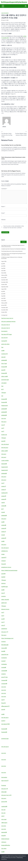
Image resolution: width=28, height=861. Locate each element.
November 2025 (4, 282)
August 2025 (3, 289)
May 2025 (3, 296)
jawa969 (3, 573)
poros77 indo (4, 677)
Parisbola (3, 785)
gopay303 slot (4, 654)
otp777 (3, 699)
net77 (2, 428)
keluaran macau (5, 609)
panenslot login (5, 379)
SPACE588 (3, 792)
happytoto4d (4, 405)
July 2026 (3, 263)
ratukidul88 (4, 670)
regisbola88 (4, 806)
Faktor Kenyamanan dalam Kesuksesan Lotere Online (13, 158)
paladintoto (4, 628)
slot (2, 395)
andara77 (3, 486)
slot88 (2, 350)
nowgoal (3, 560)
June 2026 (3, 266)
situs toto (3, 418)
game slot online (5, 344)
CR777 (2, 816)
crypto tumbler (5, 460)
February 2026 (4, 275)
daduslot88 (4, 463)
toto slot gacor (4, 717)
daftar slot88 (4, 450)
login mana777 (4, 780)
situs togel (3, 819)
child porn (3, 842)
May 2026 (3, 268)
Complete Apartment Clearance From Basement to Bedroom (13, 248)
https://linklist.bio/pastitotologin (9, 570)
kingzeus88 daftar (5, 845)
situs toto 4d (4, 337)
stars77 (3, 425)
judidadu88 (4, 360)
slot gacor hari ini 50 (6, 795)
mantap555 (4, 341)
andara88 (3, 505)
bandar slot (4, 434)
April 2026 (3, 270)
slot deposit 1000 (5, 724)
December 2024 (4, 307)
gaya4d (3, 709)
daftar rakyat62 (5, 599)
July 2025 (3, 291)
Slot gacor (3, 421)
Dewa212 (3, 564)
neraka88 (3, 667)
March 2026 (3, 272)
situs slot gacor (5, 547)
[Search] (26, 6)
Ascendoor (13, 857)
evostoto (3, 596)
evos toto (3, 686)
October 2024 (4, 312)
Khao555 (3, 703)
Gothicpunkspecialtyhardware (14, 2)
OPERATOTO (4, 551)
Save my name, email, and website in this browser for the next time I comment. (13, 226)
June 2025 (3, 293)
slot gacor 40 (4, 788)
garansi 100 (4, 801)
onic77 (2, 622)
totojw (2, 554)
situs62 (3, 512)
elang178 (3, 835)
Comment (4, 188)
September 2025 (4, 286)
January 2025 (3, 305)
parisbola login (5, 738)
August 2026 (3, 261)
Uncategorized (5, 13)
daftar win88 (4, 376)
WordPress (4, 859)
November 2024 (4, 309)
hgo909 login (4, 586)
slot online (3, 848)
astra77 (3, 625)
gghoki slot (4, 602)
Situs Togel (4, 363)
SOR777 (3, 720)
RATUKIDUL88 (4, 644)
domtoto (3, 583)
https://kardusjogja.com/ (7, 638)
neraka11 (3, 661)
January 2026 (4, 277)
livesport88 (4, 366)
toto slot (3, 809)
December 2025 (4, 279)
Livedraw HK (4, 353)
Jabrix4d (3, 357)
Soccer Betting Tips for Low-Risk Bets (11, 145)
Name (3, 206)
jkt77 (2, 389)
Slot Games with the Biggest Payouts (11, 171)
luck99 (3, 619)
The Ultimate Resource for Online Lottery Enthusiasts (11, 251)
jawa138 (3, 370)
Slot (2, 347)
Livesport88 (4, 680)
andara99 (3, 496)
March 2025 (3, 300)
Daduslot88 (4, 729)
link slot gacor (4, 447)
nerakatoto (4, 657)
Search (3, 240)
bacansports (4, 331)
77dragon (3, 392)
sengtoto (3, 674)
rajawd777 (3, 557)
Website (3, 219)
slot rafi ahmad (5, 444)
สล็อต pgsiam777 (5, 706)
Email (3, 213)
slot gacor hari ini (5, 324)
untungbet (4, 383)
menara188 (4, 648)
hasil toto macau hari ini (7, 318)
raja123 (3, 502)
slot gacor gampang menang (8, 321)
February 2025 (4, 302)
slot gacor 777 (4, 632)
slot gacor (3, 454)
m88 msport (4, 822)
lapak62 (3, 577)
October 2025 (4, 284)
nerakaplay (4, 664)
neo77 (2, 483)
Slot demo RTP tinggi (6, 334)
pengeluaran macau (6, 567)
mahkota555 (4, 492)
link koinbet (4, 777)
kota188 (3, 651)
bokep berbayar (5, 838)
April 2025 (3, 298)
